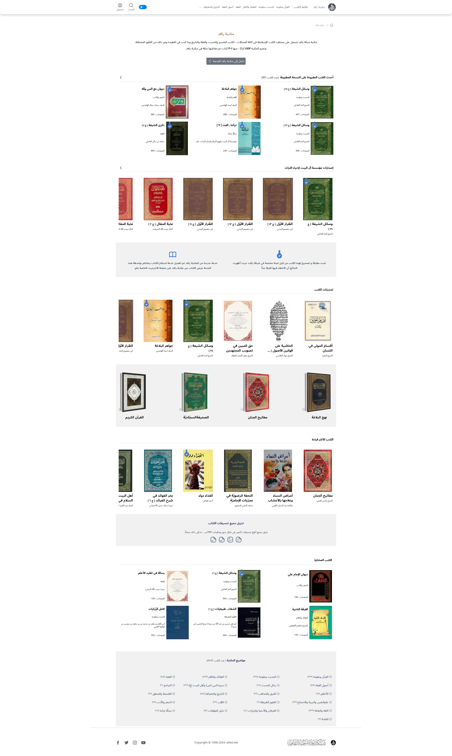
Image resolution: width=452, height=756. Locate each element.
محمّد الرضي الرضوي (244, 505)
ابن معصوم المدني (285, 229)
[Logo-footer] (306, 742)
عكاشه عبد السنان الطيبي (282, 505)
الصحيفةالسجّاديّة (196, 417)
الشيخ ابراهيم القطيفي (298, 625)
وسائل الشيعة (296, 89)
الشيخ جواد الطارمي (284, 355)
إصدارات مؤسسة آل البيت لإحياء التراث (309, 168)
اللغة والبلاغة (232, 97)
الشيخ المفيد (327, 355)
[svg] (331, 25)
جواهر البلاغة (229, 89)
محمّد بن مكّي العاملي (155, 141)
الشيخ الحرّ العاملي (301, 105)
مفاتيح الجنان (257, 417)
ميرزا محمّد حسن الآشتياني (161, 505)
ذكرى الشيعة (153, 125)
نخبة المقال (160, 224)
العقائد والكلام (249, 7)
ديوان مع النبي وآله (153, 89)
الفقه (238, 7)
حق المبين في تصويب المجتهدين (239, 348)
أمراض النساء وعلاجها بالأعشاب (280, 498)
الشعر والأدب (158, 97)
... (200, 7)
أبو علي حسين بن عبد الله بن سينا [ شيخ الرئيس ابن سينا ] (214, 625)
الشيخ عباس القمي (325, 501)
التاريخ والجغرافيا (212, 7)
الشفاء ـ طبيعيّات (222, 609)
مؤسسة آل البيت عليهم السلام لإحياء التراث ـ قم (217, 141)
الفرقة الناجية (300, 609)
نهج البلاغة (319, 417)
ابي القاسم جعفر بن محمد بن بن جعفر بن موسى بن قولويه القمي (143, 625)
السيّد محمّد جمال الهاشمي (153, 105)
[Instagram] (135, 742)
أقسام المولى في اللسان (320, 348)
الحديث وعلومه (266, 7)
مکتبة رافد (319, 7)
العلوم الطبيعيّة (230, 617)
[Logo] (333, 742)
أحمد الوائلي (208, 501)
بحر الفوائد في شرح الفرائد (160, 498)
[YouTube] (143, 742)
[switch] (143, 7)
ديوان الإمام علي (298, 574)
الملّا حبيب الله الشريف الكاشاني (163, 230)
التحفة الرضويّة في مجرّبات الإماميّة (239, 498)
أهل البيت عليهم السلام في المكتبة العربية (120, 500)
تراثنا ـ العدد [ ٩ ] (227, 125)
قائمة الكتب (301, 7)
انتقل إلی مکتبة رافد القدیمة (228, 61)
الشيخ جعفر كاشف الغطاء (242, 355)
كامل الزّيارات (156, 609)
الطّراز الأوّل (280, 224)
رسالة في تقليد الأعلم (151, 573)
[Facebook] (118, 742)
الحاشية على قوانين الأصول (280, 350)
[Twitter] (126, 742)
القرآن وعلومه (283, 7)
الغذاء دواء (206, 495)
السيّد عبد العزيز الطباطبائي (121, 505)
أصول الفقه (227, 7)
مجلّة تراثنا (232, 134)
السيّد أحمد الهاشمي (228, 105)
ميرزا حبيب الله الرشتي (155, 589)
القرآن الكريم (134, 417)
